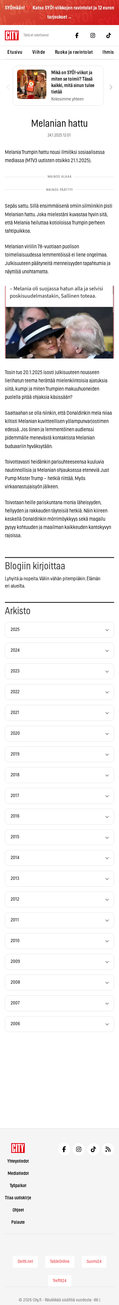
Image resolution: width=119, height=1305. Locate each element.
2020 (15, 733)
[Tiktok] (108, 35)
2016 (15, 816)
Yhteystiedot (18, 1161)
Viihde (38, 52)
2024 (15, 650)
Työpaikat (18, 1185)
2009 (15, 961)
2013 (15, 878)
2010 (15, 941)
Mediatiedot (18, 1173)
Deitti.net (25, 1261)
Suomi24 (94, 1261)
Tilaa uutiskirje (18, 1198)
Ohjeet (18, 1210)
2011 (15, 920)
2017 (15, 795)
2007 (15, 1003)
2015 (15, 837)
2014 (15, 857)
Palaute (18, 1222)
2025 (15, 629)
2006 (15, 1024)
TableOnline (60, 1261)
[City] (18, 1148)
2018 (15, 775)
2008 (15, 982)
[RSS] (108, 1149)
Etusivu (15, 52)
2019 (15, 754)
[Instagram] (92, 35)
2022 (15, 692)
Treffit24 (60, 1281)
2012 (15, 899)
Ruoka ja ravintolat (74, 52)
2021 (15, 712)
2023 (15, 671)
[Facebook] (76, 35)
